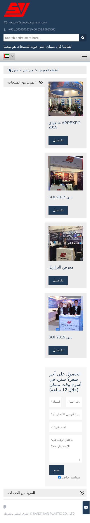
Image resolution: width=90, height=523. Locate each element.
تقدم (57, 470)
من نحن (28, 70)
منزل (13, 70)
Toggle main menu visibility (84, 56)
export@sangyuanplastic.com (28, 22)
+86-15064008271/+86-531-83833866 (32, 29)
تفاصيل (58, 140)
